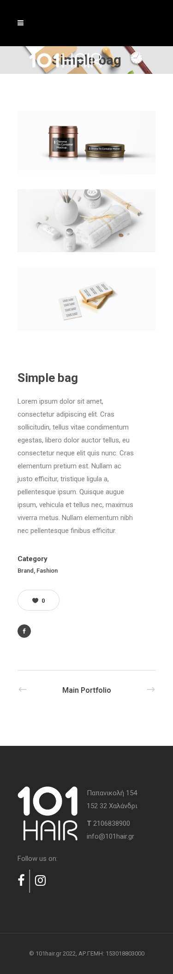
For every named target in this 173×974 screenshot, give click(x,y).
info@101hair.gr (110, 836)
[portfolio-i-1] (87, 142)
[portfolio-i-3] (87, 299)
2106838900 (111, 823)
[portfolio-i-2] (87, 221)
